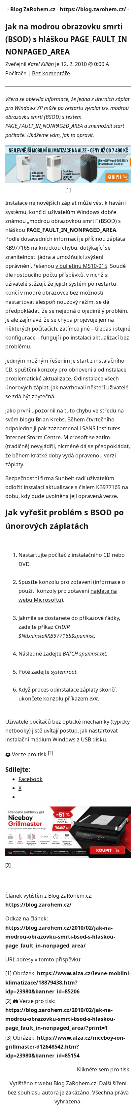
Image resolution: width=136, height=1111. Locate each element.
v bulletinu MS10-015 (81, 265)
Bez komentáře (51, 73)
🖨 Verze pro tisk (26, 754)
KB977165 (17, 247)
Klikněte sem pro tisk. (104, 1069)
